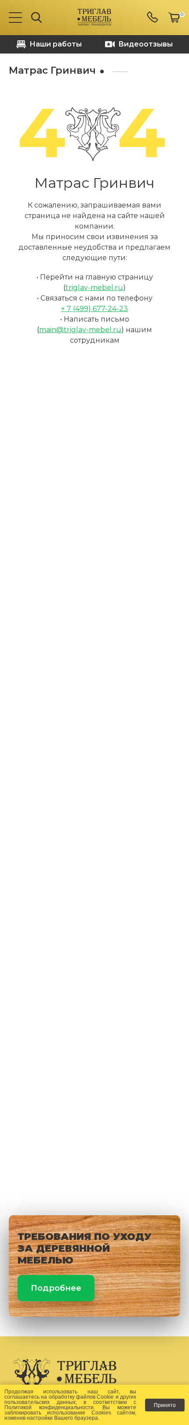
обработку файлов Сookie (81, 1397)
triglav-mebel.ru (94, 287)
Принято (165, 1405)
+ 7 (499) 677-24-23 (94, 308)
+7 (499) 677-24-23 (153, 17)
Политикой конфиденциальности (49, 1407)
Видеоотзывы (145, 44)
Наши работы (55, 44)
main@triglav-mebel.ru (80, 330)
